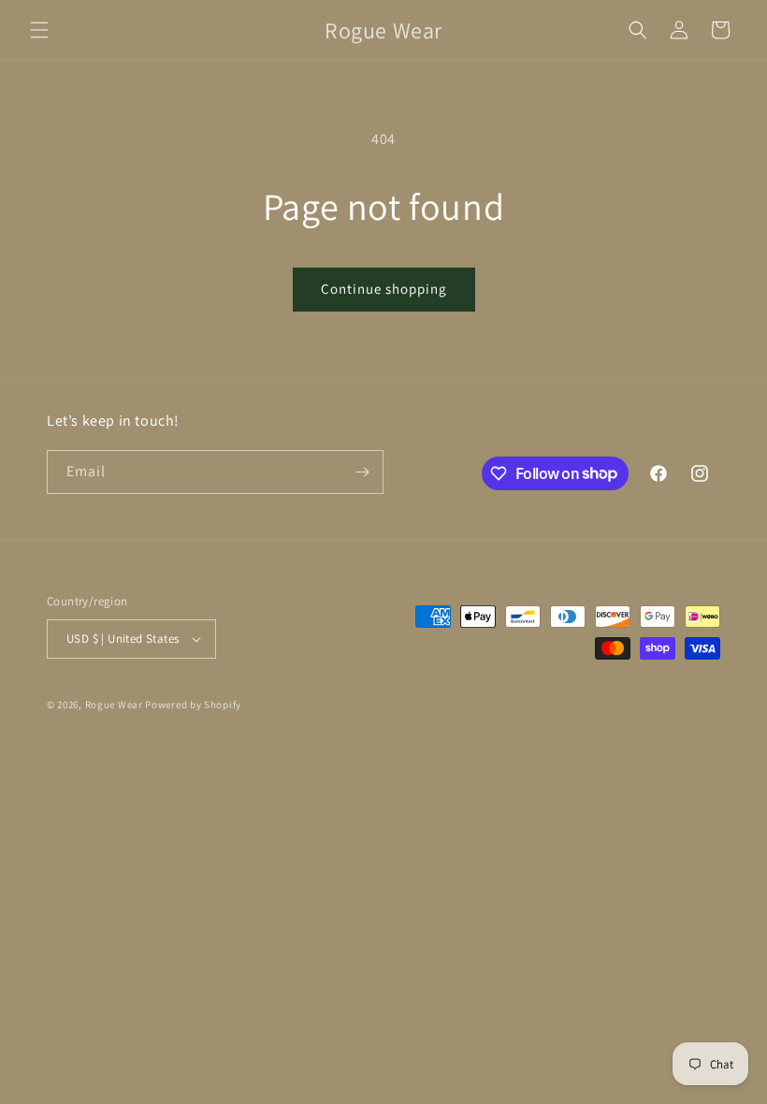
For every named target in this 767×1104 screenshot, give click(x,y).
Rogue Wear (114, 704)
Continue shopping (384, 289)
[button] (39, 30)
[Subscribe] (362, 472)
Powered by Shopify (193, 704)
